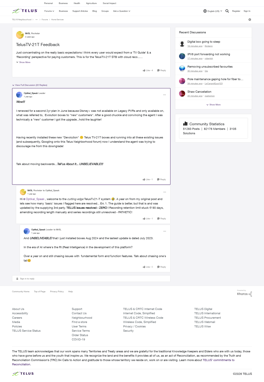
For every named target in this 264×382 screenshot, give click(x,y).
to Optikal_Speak (51, 190)
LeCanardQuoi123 (214, 83)
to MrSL (57, 229)
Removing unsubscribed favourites (210, 66)
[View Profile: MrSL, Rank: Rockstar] (20, 35)
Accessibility (20, 313)
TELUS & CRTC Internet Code (142, 309)
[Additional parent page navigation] (36, 19)
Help (70, 291)
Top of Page (40, 291)
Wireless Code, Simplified (139, 322)
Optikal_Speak (31, 93)
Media (16, 322)
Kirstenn (209, 46)
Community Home (20, 291)
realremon (210, 96)
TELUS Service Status (26, 330)
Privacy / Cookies (134, 326)
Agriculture (91, 3)
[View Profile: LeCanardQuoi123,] (182, 81)
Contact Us (79, 313)
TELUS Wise (202, 326)
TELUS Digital (203, 309)
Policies (17, 326)
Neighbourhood (82, 317)
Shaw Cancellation (199, 91)
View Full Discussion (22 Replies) (31, 85)
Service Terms (81, 330)
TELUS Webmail (204, 322)
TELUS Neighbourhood (21, 19)
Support (77, 309)
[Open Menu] (250, 19)
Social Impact (109, 3)
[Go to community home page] (25, 11)
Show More (24, 62)
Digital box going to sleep (203, 41)
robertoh (209, 58)
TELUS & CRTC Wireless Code (143, 317)
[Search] (227, 11)
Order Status (80, 335)
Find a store (79, 322)
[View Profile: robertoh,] (182, 56)
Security (128, 330)
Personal (48, 3)
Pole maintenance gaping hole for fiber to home (213, 79)
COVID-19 (78, 339)
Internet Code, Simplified (139, 313)
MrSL (27, 33)
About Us (18, 309)
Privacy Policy (57, 291)
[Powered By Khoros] (244, 293)
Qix (206, 71)
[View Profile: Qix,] (182, 68)
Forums (45, 19)
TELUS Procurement (207, 317)
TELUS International (207, 313)
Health (77, 3)
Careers (17, 317)
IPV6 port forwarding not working (208, 54)
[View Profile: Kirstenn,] (182, 44)
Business (63, 3)
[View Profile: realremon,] (182, 94)
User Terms (79, 326)
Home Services (57, 19)
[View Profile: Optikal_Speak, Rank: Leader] (19, 95)
